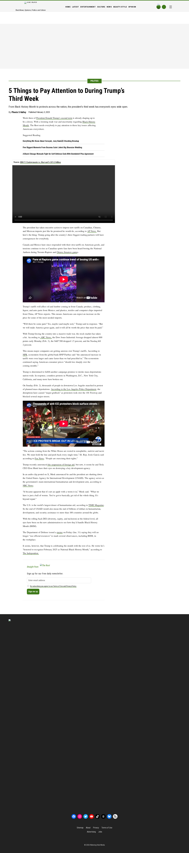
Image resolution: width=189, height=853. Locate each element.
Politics (94, 81)
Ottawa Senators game (67, 252)
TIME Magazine (96, 505)
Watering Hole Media (97, 845)
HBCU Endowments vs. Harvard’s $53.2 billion (40, 162)
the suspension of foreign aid (60, 464)
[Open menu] (171, 7)
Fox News (39, 458)
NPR (25, 354)
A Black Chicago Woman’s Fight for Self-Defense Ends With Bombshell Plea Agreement (58, 154)
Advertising (91, 832)
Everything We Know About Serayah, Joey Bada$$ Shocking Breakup (51, 141)
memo (60, 532)
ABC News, (46, 337)
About (88, 827)
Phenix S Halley (19, 112)
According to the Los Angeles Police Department (73, 389)
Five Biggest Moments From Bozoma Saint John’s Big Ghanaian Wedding (52, 147)
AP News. (92, 231)
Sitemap (80, 827)
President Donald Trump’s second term (54, 117)
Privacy (96, 827)
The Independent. (31, 553)
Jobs (100, 832)
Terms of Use (106, 827)
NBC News (28, 485)
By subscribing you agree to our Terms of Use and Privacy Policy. (53, 586)
